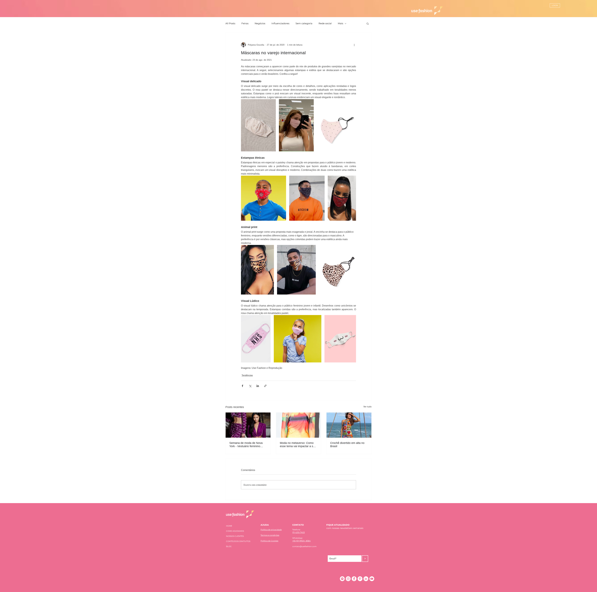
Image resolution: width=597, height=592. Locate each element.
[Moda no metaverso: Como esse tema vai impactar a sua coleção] (298, 425)
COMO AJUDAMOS (235, 531)
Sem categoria (304, 23)
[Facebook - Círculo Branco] (354, 578)
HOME (229, 526)
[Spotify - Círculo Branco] (342, 578)
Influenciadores (280, 23)
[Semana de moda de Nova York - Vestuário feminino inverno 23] (248, 425)
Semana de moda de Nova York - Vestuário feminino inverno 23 (246, 444)
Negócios (260, 23)
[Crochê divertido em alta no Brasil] (348, 425)
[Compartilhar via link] (265, 385)
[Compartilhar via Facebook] (242, 385)
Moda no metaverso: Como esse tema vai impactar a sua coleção (298, 444)
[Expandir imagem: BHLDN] (258, 125)
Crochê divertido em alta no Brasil (347, 444)
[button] (367, 23)
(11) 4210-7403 (298, 532)
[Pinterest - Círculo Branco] (360, 578)
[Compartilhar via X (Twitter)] (250, 385)
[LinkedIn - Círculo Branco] (365, 578)
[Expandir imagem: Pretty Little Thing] (342, 198)
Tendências (247, 375)
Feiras (244, 23)
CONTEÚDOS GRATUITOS (238, 541)
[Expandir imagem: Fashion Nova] (257, 269)
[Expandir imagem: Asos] (307, 198)
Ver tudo (367, 406)
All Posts (230, 23)
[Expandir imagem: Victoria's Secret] (336, 125)
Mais (340, 23)
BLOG (228, 546)
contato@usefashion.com (304, 546)
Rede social (325, 23)
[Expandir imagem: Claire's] (263, 198)
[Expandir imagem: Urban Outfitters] (296, 125)
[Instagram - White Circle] (348, 578)
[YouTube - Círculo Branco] (371, 578)
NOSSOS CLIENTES (235, 536)
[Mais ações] (354, 45)
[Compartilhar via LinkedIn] (257, 385)
